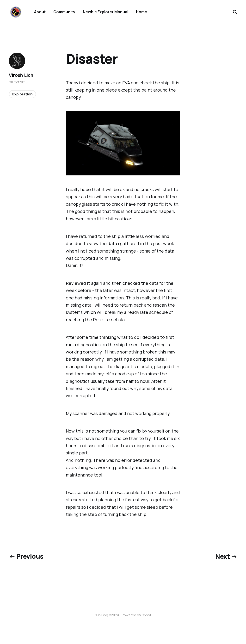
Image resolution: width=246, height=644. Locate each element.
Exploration (22, 94)
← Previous (26, 556)
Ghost (146, 615)
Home (141, 11)
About (40, 11)
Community (64, 11)
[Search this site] (235, 12)
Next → (226, 556)
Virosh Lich (21, 75)
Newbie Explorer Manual (105, 11)
